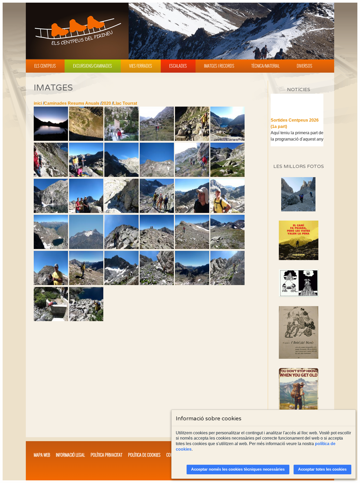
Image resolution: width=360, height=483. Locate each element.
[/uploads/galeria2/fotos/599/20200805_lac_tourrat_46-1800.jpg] (121, 283)
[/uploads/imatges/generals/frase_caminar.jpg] (298, 397)
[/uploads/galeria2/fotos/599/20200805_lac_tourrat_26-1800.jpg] (86, 211)
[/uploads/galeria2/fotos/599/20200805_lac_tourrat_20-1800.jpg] (192, 175)
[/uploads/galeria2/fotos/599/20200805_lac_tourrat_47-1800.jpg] (157, 283)
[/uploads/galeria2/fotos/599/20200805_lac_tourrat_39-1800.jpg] (157, 247)
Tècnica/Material (265, 66)
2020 (106, 103)
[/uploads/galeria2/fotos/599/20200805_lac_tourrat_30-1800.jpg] (192, 211)
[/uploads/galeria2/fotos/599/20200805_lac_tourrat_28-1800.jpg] (121, 211)
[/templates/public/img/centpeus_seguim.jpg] (298, 240)
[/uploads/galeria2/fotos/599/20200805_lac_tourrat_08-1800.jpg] (121, 139)
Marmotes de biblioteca (294, 146)
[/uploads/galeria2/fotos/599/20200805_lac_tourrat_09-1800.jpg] (157, 139)
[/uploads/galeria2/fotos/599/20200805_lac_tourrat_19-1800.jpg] (157, 175)
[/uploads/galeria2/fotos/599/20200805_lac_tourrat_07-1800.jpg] (86, 139)
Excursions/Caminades (92, 66)
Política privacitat (106, 455)
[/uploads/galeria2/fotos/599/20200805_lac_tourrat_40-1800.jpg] (192, 247)
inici (38, 103)
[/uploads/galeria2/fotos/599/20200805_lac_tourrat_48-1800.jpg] (192, 283)
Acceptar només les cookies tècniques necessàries (238, 469)
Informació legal (70, 455)
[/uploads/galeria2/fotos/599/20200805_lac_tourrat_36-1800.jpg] (121, 247)
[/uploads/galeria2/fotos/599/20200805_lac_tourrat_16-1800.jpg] (121, 175)
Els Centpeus (45, 66)
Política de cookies (144, 455)
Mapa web (42, 455)
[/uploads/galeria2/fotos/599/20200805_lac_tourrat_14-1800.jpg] (51, 175)
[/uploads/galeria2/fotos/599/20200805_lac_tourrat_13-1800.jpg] (227, 139)
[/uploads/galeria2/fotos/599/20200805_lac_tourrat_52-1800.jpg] (51, 319)
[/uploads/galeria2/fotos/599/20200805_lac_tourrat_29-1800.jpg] (157, 211)
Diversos (304, 66)
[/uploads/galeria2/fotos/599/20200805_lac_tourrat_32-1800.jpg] (51, 247)
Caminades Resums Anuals (71, 103)
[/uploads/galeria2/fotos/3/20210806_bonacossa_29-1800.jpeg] (298, 210)
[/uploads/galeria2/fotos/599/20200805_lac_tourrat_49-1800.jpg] (227, 283)
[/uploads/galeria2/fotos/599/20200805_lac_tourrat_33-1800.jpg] (86, 247)
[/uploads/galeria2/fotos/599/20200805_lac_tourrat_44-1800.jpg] (86, 283)
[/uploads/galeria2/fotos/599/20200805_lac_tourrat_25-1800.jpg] (51, 211)
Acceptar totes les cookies (322, 469)
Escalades (178, 66)
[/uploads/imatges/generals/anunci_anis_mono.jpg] (298, 332)
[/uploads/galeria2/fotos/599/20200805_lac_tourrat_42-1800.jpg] (51, 283)
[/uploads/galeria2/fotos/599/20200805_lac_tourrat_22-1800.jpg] (227, 175)
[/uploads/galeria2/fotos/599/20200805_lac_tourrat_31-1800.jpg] (227, 211)
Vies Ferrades (140, 66)
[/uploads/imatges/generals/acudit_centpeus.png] (298, 283)
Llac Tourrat (125, 103)
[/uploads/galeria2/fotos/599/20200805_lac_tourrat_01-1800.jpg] (51, 139)
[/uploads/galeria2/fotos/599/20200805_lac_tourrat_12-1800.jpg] (192, 139)
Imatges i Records (219, 66)
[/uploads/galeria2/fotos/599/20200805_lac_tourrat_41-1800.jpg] (227, 247)
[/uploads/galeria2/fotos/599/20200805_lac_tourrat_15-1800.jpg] (86, 175)
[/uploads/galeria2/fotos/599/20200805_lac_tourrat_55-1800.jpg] (86, 319)
